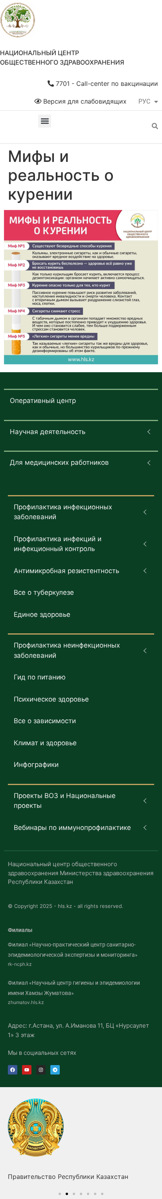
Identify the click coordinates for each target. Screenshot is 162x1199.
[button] (44, 121)
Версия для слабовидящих (84, 101)
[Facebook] (12, 1070)
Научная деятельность (47, 432)
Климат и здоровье (45, 743)
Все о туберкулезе (44, 592)
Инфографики (36, 764)
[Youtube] (26, 1070)
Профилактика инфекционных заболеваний (63, 512)
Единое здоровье (42, 614)
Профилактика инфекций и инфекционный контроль (57, 544)
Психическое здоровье (51, 699)
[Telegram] (55, 1070)
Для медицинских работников (59, 462)
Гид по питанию (40, 677)
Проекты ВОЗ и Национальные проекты (65, 801)
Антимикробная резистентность (66, 571)
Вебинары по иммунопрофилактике (72, 828)
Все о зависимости (45, 721)
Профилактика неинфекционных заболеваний (67, 650)
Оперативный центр (43, 401)
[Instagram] (41, 1070)
